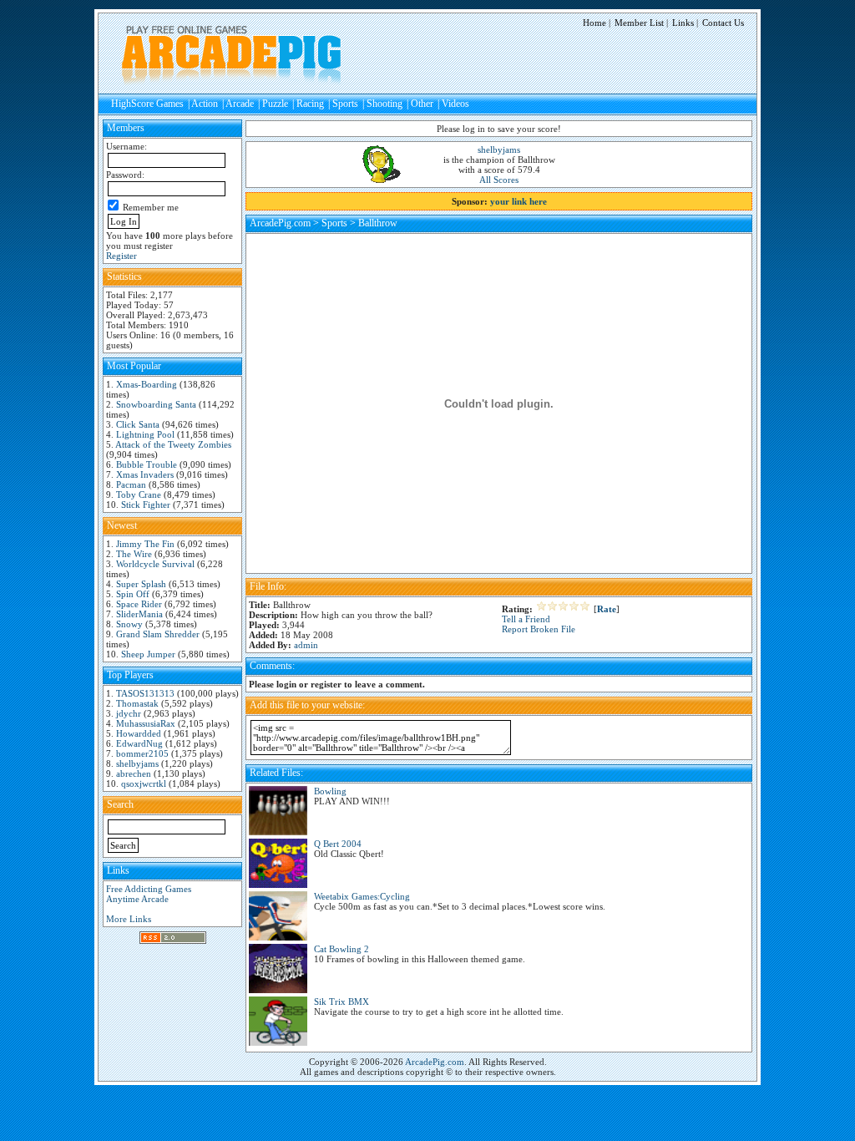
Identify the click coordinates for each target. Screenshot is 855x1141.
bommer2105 (142, 753)
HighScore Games (147, 103)
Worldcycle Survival (155, 564)
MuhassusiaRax (145, 723)
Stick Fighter (145, 505)
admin (306, 645)
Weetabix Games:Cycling (362, 896)
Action (204, 103)
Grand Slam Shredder (158, 634)
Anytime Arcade (137, 899)
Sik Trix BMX (341, 1001)
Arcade (239, 103)
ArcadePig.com (280, 223)
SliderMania (139, 614)
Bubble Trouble (146, 464)
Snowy (129, 624)
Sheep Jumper (148, 654)
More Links (128, 919)
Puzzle (275, 103)
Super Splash (141, 584)
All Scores (499, 180)
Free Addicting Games (148, 889)
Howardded (138, 733)
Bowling (330, 791)
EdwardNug (139, 743)
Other (422, 103)
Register (121, 256)
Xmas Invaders (145, 474)
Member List (639, 23)
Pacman (131, 484)
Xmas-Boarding (146, 384)
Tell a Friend (526, 619)
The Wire (134, 554)
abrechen (133, 773)
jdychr (128, 713)
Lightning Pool (145, 434)
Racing (310, 103)
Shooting (384, 103)
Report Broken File (538, 629)
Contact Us (723, 23)
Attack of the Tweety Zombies (173, 444)
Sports (345, 103)
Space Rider (139, 604)
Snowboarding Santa (156, 404)
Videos (455, 103)
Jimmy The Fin (145, 544)
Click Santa (137, 424)
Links (683, 23)
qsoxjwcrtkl (143, 783)
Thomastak (137, 703)
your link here (518, 201)
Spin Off (132, 594)
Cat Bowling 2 (341, 949)
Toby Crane (138, 494)
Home (594, 23)
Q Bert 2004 (338, 844)
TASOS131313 (145, 693)
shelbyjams (137, 763)
